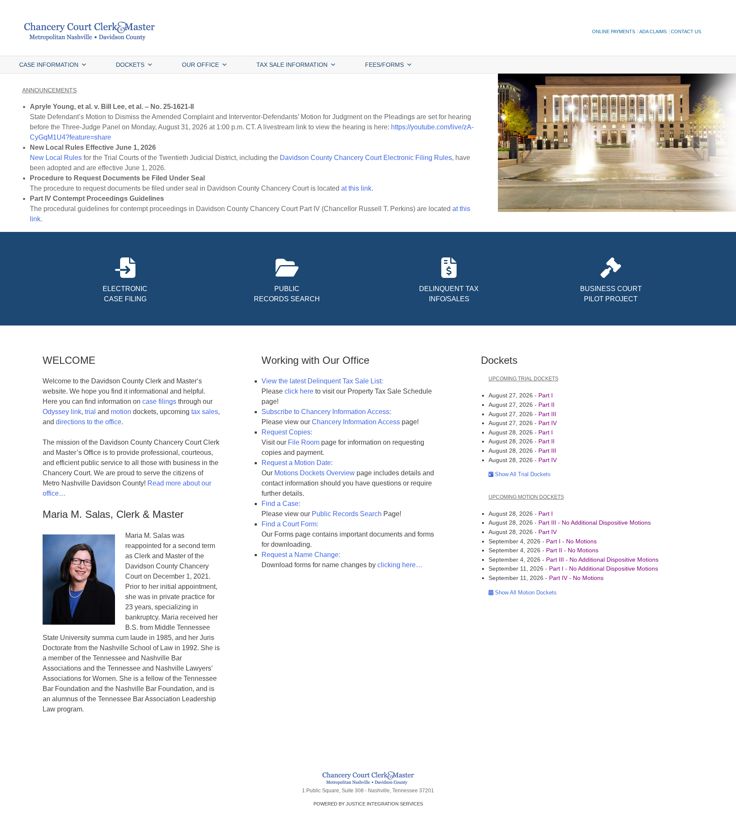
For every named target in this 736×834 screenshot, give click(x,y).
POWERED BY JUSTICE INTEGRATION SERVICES (368, 803)
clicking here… (400, 564)
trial (90, 411)
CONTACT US (686, 31)
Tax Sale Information (292, 64)
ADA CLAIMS (653, 31)
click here (299, 391)
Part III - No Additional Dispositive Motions (594, 522)
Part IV (547, 423)
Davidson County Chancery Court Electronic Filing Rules (366, 157)
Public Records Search (347, 513)
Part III (547, 414)
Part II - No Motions (572, 550)
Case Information (48, 64)
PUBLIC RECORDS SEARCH (287, 294)
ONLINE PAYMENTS (613, 31)
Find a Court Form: (290, 524)
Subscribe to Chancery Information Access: (326, 411)
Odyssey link (62, 411)
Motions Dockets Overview (314, 473)
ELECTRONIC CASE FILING (125, 294)
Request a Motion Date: (297, 462)
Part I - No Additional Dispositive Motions (603, 568)
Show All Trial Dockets (522, 474)
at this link (356, 188)
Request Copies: (287, 432)
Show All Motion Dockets (525, 592)
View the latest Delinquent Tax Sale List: (322, 381)
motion (121, 411)
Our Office (200, 64)
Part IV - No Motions (576, 577)
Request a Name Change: (301, 554)
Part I (545, 395)
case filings (160, 401)
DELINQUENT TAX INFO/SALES (449, 294)
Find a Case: (281, 503)
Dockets (130, 64)
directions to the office (88, 422)
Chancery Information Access (356, 422)
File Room (303, 442)
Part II (546, 404)
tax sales (204, 411)
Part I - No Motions (571, 541)
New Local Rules (56, 157)
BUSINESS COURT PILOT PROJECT (611, 294)
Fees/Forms (384, 64)
